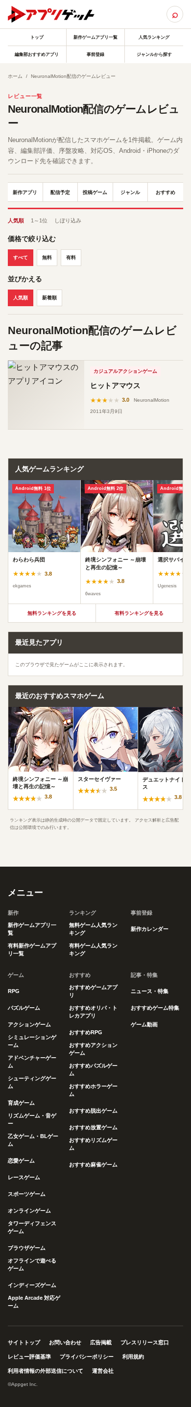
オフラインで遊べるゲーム (32, 1264)
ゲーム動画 (144, 1024)
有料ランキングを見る (139, 613)
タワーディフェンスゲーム (32, 1227)
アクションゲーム (29, 1024)
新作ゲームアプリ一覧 (95, 37)
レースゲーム (24, 1177)
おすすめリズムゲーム (93, 1144)
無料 (47, 257)
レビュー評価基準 (29, 1356)
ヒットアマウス (115, 385)
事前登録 (95, 54)
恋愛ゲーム (21, 1161)
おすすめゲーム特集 (155, 1008)
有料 (71, 257)
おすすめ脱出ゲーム (93, 1111)
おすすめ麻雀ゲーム (93, 1164)
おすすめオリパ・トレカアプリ (93, 1012)
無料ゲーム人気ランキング (93, 929)
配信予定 (60, 192)
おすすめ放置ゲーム (93, 1127)
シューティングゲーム (32, 1082)
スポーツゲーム (27, 1194)
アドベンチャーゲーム (32, 1061)
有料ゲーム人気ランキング (93, 949)
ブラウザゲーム (27, 1248)
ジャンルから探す (154, 54)
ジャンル (130, 192)
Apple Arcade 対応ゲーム (34, 1302)
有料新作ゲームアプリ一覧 (32, 949)
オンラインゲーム (29, 1210)
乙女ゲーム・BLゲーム (33, 1140)
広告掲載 (101, 1342)
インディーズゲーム (32, 1285)
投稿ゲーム (95, 192)
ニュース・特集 (149, 991)
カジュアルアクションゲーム (125, 371)
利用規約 (133, 1356)
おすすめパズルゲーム (93, 1069)
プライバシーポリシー (87, 1356)
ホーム (15, 76)
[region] (95, 542)
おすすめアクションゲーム (93, 1049)
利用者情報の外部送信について (45, 1371)
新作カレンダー (149, 929)
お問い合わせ (65, 1342)
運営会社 (103, 1371)
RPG (14, 991)
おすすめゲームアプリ (93, 991)
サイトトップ (24, 1342)
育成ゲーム (21, 1103)
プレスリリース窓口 (144, 1342)
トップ (37, 37)
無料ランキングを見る (51, 613)
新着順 (49, 297)
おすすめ (165, 192)
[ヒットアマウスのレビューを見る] (46, 395)
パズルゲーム (24, 1008)
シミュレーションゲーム (32, 1041)
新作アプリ (25, 192)
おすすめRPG (85, 1032)
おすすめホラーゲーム (93, 1090)
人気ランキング (154, 37)
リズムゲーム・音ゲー (32, 1119)
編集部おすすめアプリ (37, 54)
